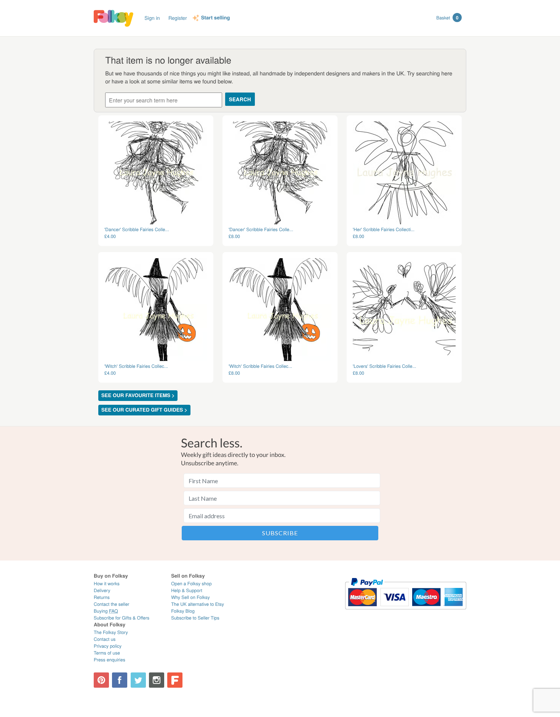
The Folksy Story (111, 632)
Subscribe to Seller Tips (195, 618)
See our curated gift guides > (144, 410)
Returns (102, 597)
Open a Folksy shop (191, 583)
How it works (107, 583)
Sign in (152, 17)
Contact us (104, 639)
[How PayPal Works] (405, 613)
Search (240, 99)
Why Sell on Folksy (190, 597)
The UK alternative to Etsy (197, 604)
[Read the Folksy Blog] (174, 680)
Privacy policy (108, 646)
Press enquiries (109, 659)
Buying (106, 611)
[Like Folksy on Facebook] (119, 680)
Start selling (215, 18)
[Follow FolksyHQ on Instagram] (156, 680)
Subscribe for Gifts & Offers (121, 618)
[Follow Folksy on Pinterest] (101, 680)
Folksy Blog (183, 611)
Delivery (102, 590)
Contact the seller (111, 604)
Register (177, 17)
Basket (447, 17)
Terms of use (107, 653)
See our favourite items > (137, 395)
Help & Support (186, 590)
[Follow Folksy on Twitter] (138, 680)
